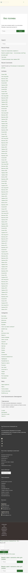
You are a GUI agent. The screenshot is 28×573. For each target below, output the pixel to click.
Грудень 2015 (4, 277)
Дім (2, 331)
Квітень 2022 (4, 127)
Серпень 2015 (4, 286)
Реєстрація (12, 554)
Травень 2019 (4, 200)
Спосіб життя (4, 369)
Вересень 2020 (4, 168)
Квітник (3, 348)
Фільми (3, 373)
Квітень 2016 (4, 268)
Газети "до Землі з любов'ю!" (7, 326)
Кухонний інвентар (5, 495)
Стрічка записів (4, 388)
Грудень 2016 (4, 251)
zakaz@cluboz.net (6, 508)
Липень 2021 (4, 147)
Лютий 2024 (4, 89)
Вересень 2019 (4, 192)
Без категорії (4, 318)
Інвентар (3, 346)
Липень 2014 (4, 309)
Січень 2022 (4, 134)
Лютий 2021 (4, 157)
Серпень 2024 (4, 85)
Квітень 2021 (4, 153)
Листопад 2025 (4, 76)
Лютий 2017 (4, 249)
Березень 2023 (4, 106)
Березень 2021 (4, 155)
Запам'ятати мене (5, 550)
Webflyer (4, 532)
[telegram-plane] (2, 443)
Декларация (4, 412)
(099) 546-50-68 (5, 505)
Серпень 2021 (4, 145)
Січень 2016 (4, 275)
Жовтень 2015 (4, 281)
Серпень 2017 (4, 241)
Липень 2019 (4, 196)
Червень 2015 (4, 290)
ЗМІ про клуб (4, 343)
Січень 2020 (4, 183)
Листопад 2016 (4, 253)
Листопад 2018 (4, 213)
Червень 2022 (4, 123)
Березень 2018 (4, 226)
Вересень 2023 (4, 98)
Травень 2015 (4, 292)
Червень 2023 (4, 102)
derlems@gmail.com (7, 515)
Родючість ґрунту (5, 363)
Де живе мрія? (4, 55)
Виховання (3, 322)
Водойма (3, 324)
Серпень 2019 (4, 194)
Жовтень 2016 (4, 256)
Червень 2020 (4, 172)
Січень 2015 (4, 300)
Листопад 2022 (4, 113)
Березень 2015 (4, 296)
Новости (3, 416)
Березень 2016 (4, 271)
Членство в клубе (5, 414)
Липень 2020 (4, 170)
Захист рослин (4, 339)
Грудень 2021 (4, 136)
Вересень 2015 (4, 283)
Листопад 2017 (4, 234)
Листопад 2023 (4, 95)
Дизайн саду (4, 328)
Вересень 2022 (4, 117)
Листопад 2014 (4, 305)
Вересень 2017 (4, 239)
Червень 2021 (4, 149)
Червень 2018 (4, 224)
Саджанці (3, 483)
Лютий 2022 (4, 132)
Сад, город (3, 367)
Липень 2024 (4, 87)
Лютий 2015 (4, 298)
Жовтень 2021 (4, 140)
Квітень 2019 (4, 202)
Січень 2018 (4, 230)
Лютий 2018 (4, 228)
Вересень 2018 (4, 217)
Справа (3, 371)
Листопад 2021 (4, 138)
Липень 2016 (4, 262)
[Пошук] (20, 562)
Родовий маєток (5, 360)
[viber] (2, 446)
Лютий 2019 (4, 206)
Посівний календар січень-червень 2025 (10, 59)
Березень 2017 (4, 247)
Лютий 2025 (4, 83)
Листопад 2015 (4, 279)
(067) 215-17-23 (5, 513)
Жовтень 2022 (4, 115)
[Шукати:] (8, 31)
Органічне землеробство (7, 356)
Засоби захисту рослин (6, 481)
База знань (3, 316)
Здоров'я (3, 341)
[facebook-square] (2, 439)
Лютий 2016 (4, 273)
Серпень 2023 (4, 100)
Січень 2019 (4, 209)
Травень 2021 (4, 151)
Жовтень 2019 (4, 189)
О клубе (3, 410)
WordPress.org (4, 393)
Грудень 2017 (4, 232)
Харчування (4, 378)
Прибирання (4, 358)
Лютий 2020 (4, 181)
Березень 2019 (4, 204)
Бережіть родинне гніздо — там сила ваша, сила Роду (13, 53)
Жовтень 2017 (4, 236)
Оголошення (4, 354)
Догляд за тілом (5, 333)
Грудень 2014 (4, 303)
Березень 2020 (4, 179)
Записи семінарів (5, 337)
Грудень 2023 (4, 93)
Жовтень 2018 (4, 215)
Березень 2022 (4, 130)
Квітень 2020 (4, 177)
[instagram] (2, 441)
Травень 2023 (4, 104)
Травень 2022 (4, 125)
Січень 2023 (4, 110)
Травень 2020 (4, 174)
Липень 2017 (4, 243)
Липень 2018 (4, 221)
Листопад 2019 (4, 187)
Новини (3, 352)
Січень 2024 (4, 91)
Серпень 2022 (4, 119)
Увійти (2, 386)
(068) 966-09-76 (5, 507)
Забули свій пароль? (4, 554)
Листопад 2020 (4, 164)
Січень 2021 (4, 159)
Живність (3, 335)
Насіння (3, 485)
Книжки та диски (5, 492)
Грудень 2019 (4, 185)
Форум (2, 463)
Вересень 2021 (4, 142)
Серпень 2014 (4, 307)
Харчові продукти (5, 494)
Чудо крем (3, 57)
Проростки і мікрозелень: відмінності (9, 50)
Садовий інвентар (5, 488)
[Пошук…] (9, 561)
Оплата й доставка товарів (7, 462)
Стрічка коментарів (5, 391)
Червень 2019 (4, 198)
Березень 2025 (4, 80)
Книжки (3, 350)
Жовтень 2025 (4, 78)
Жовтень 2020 (4, 166)
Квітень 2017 (4, 245)
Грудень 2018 (4, 211)
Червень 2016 (4, 264)
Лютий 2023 (4, 108)
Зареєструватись (5, 384)
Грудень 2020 (4, 162)
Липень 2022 (4, 121)
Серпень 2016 (4, 260)
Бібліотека (3, 320)
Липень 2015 (4, 288)
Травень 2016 (4, 266)
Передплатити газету (6, 465)
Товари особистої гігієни (7, 490)
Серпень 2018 (4, 219)
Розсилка (3, 365)
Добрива (3, 486)
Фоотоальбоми (4, 375)
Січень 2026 (4, 74)
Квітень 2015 (4, 294)
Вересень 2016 (4, 258)
